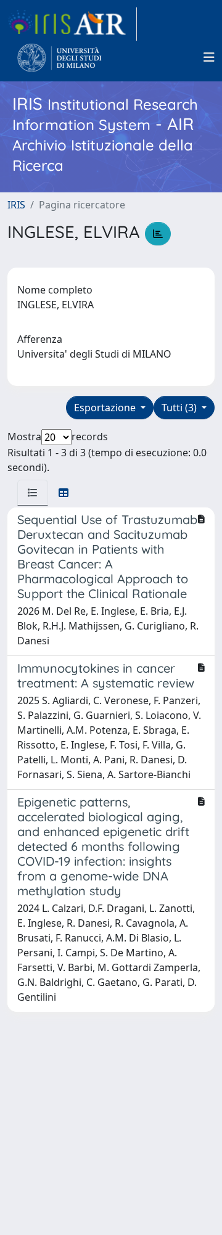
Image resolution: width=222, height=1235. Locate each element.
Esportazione (106, 407)
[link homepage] (72, 24)
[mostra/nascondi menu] (209, 57)
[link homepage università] (59, 57)
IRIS (16, 204)
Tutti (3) (180, 407)
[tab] (32, 493)
